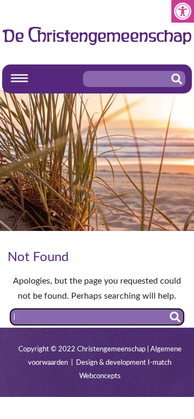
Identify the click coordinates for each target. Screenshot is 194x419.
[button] (182, 11)
